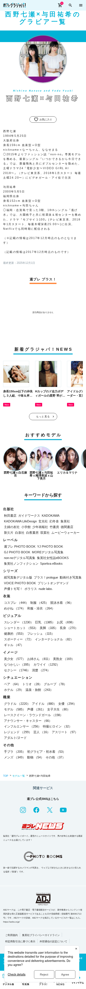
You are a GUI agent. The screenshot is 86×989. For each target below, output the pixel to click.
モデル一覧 (18, 775)
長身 (69, 628)
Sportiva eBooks (51, 563)
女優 (67, 703)
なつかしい (18, 664)
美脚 (49, 628)
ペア (12, 684)
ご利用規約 (11, 935)
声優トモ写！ (13, 589)
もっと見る (43, 416)
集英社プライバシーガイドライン (41, 935)
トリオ (32, 684)
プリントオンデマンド (53, 583)
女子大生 (58, 709)
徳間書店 (67, 527)
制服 (39, 602)
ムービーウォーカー (65, 532)
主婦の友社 (12, 527)
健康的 (14, 633)
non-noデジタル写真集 (19, 558)
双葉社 (45, 532)
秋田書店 (10, 515)
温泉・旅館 (39, 690)
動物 (35, 757)
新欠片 (8, 532)
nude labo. (46, 589)
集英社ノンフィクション (21, 563)
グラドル (17, 703)
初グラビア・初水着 (46, 751)
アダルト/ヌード (15, 737)
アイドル (44, 703)
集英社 (65, 521)
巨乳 (45, 622)
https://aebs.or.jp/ (11, 922)
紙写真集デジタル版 (18, 577)
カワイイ (46, 664)
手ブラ (14, 751)
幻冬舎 (54, 521)
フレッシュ (40, 633)
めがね (14, 608)
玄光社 (43, 521)
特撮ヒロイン (57, 726)
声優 (36, 709)
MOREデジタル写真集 (47, 552)
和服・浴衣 (41, 608)
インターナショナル (54, 639)
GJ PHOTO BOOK (17, 552)
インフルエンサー (22, 726)
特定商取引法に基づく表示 (20, 941)
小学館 (26, 527)
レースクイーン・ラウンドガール (33, 715)
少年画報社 (40, 527)
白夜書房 (32, 532)
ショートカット (21, 628)
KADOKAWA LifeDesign (20, 521)
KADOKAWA (50, 515)
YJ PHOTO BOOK (50, 546)
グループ (55, 684)
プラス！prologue (46, 577)
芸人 (41, 732)
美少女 (14, 659)
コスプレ (16, 602)
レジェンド (18, 732)
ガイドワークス (29, 515)
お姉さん (39, 659)
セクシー (17, 670)
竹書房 (54, 527)
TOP (5, 775)
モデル (14, 709)
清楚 (41, 670)
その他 (55, 757)
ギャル (14, 645)
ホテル (14, 690)
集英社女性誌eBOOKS (53, 558)
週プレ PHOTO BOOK (19, 546)
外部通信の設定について (53, 941)
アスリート (65, 732)
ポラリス (30, 589)
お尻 (66, 622)
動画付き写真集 (71, 577)
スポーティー (18, 639)
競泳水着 (61, 602)
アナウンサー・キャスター (28, 720)
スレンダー (18, 622)
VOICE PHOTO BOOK (20, 583)
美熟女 (64, 659)
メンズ (14, 757)
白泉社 (19, 532)
